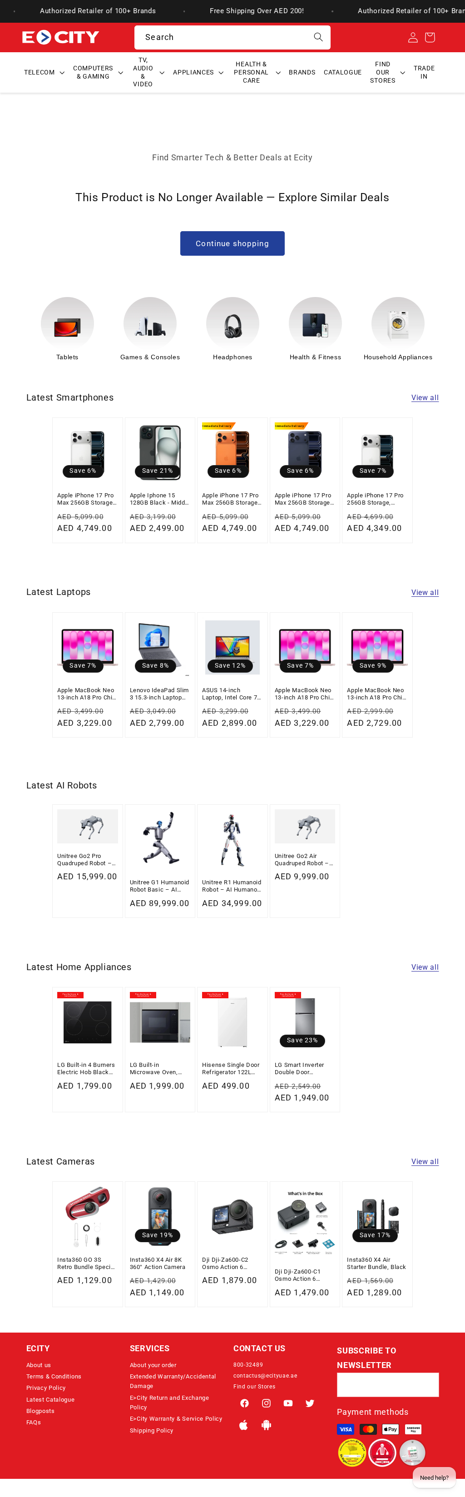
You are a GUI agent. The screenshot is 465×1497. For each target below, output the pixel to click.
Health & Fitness (315, 357)
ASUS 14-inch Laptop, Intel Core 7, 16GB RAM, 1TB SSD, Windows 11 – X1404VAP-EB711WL (232, 694)
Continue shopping (232, 243)
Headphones (232, 357)
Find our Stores (254, 1386)
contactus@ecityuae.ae (265, 1376)
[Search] (318, 37)
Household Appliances (398, 357)
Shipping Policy (151, 1430)
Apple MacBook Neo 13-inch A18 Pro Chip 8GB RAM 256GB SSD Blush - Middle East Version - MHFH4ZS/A (377, 694)
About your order (153, 1365)
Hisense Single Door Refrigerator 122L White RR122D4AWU (231, 1068)
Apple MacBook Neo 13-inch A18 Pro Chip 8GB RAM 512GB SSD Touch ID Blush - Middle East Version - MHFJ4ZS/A (305, 694)
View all (425, 397)
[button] (44, 72)
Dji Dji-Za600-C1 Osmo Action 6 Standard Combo (298, 1275)
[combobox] (232, 38)
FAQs (33, 1422)
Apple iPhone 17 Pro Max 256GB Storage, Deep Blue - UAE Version (303, 499)
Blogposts (40, 1411)
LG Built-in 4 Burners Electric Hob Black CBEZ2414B (86, 1068)
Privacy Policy (46, 1387)
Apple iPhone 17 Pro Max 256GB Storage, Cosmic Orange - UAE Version (232, 499)
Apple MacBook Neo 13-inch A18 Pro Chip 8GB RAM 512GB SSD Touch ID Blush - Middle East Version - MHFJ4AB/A (87, 694)
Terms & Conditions (54, 1376)
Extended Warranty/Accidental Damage (173, 1381)
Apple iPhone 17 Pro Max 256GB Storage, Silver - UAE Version (85, 499)
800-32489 (248, 1365)
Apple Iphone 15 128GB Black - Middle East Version (160, 499)
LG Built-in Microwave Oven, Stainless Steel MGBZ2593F (154, 1068)
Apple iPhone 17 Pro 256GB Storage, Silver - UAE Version (375, 499)
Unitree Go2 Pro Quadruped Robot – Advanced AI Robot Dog (84, 860)
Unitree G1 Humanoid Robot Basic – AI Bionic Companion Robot (159, 886)
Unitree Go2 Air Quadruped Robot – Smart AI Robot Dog (302, 860)
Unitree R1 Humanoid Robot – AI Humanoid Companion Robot (232, 886)
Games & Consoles (150, 357)
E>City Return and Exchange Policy (169, 1402)
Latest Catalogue (50, 1399)
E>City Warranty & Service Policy (176, 1418)
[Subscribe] (427, 1385)
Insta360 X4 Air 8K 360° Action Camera (158, 1263)
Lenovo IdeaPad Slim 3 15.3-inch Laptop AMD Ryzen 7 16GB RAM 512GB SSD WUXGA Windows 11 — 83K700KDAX (159, 694)
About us (39, 1365)
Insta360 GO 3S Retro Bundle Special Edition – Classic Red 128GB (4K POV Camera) (87, 1263)
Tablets (67, 357)
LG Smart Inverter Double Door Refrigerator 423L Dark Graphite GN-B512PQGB (300, 1068)
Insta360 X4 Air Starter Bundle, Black (376, 1263)
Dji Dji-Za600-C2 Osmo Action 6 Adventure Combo (227, 1263)
